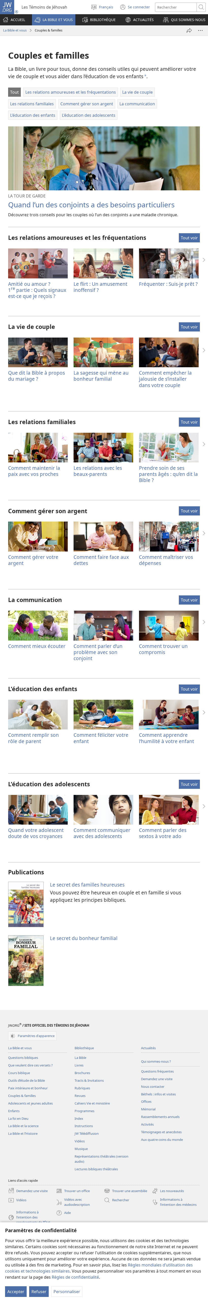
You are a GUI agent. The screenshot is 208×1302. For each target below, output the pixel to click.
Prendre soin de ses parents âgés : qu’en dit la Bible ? (168, 473)
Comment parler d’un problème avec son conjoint (98, 652)
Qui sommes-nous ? (156, 1061)
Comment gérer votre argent (33, 560)
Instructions (84, 1126)
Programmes (84, 1111)
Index (79, 1118)
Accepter (15, 1291)
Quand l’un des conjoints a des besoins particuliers (91, 204)
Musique (81, 1148)
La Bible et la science (23, 1126)
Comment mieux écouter (36, 646)
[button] (53, 19)
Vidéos (80, 1141)
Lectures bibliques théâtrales (96, 1169)
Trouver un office (73, 1191)
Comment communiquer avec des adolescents (102, 833)
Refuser (38, 1291)
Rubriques (82, 1088)
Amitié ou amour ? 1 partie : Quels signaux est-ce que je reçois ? (37, 289)
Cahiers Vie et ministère (92, 1103)
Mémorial (148, 1109)
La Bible (80, 1057)
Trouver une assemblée (125, 1191)
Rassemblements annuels (160, 1116)
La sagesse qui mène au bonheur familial (101, 375)
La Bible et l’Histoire (23, 1133)
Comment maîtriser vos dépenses (166, 560)
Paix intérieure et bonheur (28, 1088)
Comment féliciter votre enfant (101, 737)
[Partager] (189, 30)
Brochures (82, 1073)
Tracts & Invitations (89, 1080)
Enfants (14, 1111)
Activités (147, 1124)
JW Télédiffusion (87, 1133)
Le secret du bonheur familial (83, 938)
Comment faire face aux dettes (101, 560)
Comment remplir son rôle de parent (33, 737)
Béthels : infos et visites (158, 1094)
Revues (80, 1095)
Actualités (148, 1048)
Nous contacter (152, 1086)
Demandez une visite (156, 1079)
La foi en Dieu (18, 1118)
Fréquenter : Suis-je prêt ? (168, 283)
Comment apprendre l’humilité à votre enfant (166, 737)
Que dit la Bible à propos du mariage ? (36, 375)
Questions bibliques (23, 1057)
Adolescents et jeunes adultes (30, 1103)
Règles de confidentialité (75, 1277)
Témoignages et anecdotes (161, 1132)
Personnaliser (67, 1291)
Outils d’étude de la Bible (26, 1080)
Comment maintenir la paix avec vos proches (34, 470)
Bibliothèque (84, 1048)
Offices (146, 1101)
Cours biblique (19, 1073)
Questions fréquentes (157, 1071)
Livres (79, 1065)
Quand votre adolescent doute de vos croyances (36, 833)
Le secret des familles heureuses (87, 884)
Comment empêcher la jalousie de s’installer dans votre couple (165, 378)
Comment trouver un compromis (163, 649)
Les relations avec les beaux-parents (98, 470)
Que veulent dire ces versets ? (30, 1065)
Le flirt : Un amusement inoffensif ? (100, 286)
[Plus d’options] (200, 30)
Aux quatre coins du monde (162, 1139)
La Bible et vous (15, 30)
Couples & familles (22, 1095)
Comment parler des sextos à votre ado (162, 833)
